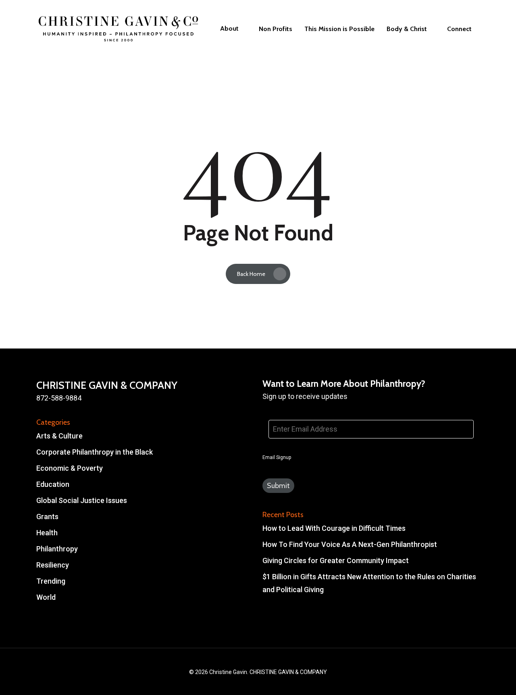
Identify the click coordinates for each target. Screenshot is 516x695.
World (46, 597)
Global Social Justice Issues (81, 500)
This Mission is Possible (339, 29)
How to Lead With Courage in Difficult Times (334, 528)
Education (52, 484)
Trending (50, 581)
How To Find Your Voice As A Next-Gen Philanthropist (349, 544)
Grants (47, 516)
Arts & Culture (59, 436)
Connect (459, 29)
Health (47, 532)
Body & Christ (407, 29)
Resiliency (52, 565)
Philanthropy (57, 549)
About (229, 28)
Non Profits (275, 29)
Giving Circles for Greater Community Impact (335, 560)
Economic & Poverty (69, 468)
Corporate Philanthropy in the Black (94, 452)
